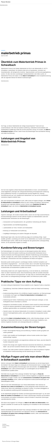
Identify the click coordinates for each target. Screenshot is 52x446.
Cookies (4, 424)
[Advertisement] (26, 26)
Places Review (5, 2)
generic (3, 50)
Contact (4, 427)
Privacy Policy (5, 425)
